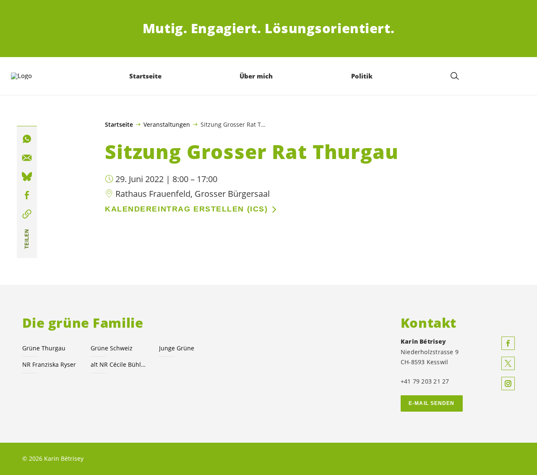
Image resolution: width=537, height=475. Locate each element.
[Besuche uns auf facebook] (508, 343)
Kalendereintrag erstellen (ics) (186, 209)
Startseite (119, 125)
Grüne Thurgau (43, 348)
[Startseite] (34, 76)
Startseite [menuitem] (145, 76)
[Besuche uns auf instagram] (508, 383)
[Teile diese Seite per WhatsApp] (26, 139)
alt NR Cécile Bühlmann (120, 364)
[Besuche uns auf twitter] (508, 363)
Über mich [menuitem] (256, 76)
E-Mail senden (431, 403)
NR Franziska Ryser (49, 364)
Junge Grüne (176, 348)
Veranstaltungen (166, 124)
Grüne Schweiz (112, 348)
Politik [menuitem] (362, 76)
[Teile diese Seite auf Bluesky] (26, 176)
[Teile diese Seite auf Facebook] (26, 195)
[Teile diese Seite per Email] (26, 157)
